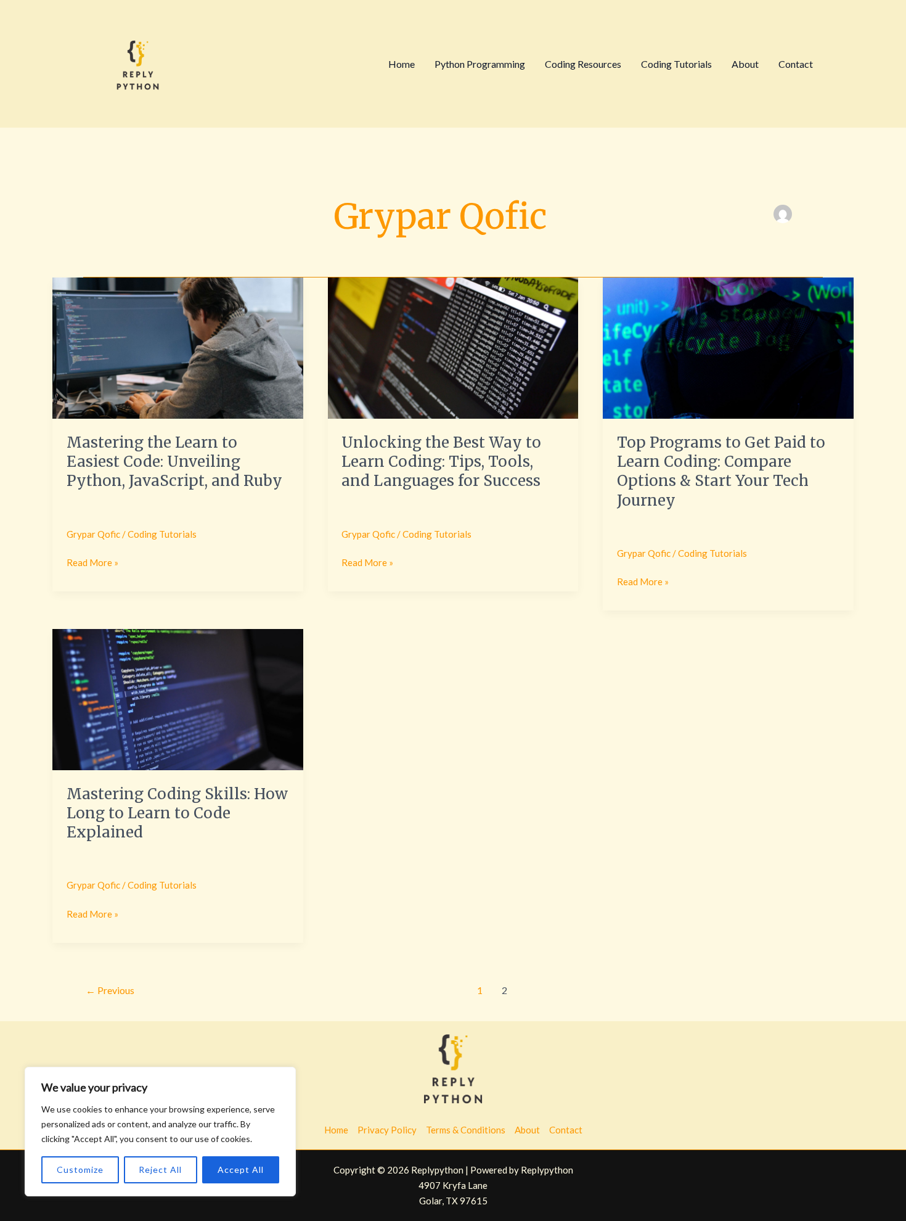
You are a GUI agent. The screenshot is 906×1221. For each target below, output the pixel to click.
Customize (80, 1169)
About (745, 64)
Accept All (241, 1169)
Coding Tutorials (676, 64)
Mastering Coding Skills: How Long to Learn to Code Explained (177, 813)
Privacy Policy (387, 1129)
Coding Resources (583, 64)
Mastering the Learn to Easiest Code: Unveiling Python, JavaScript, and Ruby (174, 461)
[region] (160, 1131)
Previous (110, 990)
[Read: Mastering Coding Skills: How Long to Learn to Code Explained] (177, 698)
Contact (795, 64)
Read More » (92, 561)
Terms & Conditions (465, 1129)
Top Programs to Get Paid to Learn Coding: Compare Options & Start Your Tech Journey (721, 471)
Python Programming (480, 64)
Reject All (160, 1169)
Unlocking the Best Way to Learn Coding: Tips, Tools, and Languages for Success (441, 461)
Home (401, 64)
